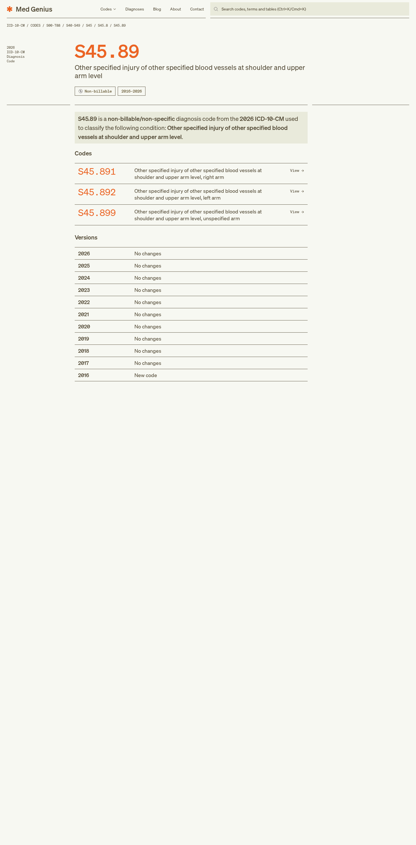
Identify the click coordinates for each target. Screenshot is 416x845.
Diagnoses (134, 9)
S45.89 (120, 25)
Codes (35, 25)
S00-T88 (53, 25)
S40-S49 (73, 25)
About (175, 9)
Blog (157, 9)
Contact (197, 9)
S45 (89, 25)
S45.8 (103, 25)
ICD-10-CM (16, 25)
